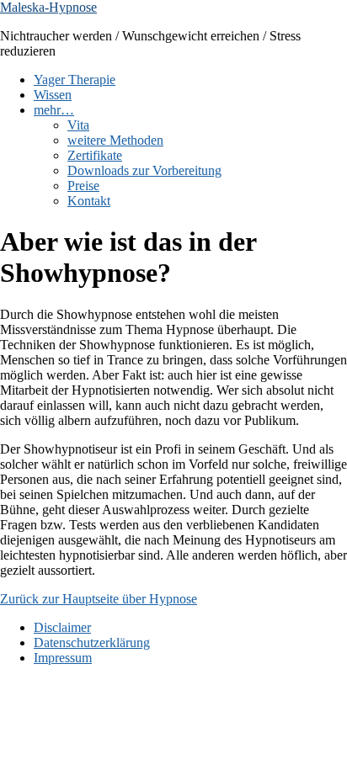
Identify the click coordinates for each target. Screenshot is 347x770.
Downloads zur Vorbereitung (144, 170)
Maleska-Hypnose (48, 7)
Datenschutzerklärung (92, 642)
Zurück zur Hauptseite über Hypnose (98, 599)
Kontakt (88, 201)
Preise (83, 185)
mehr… (54, 110)
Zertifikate (94, 155)
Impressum (63, 658)
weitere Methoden (115, 140)
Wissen (53, 95)
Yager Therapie (74, 79)
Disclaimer (62, 627)
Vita (78, 125)
